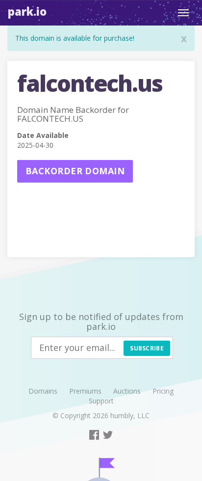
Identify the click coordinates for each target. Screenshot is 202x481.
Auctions (127, 391)
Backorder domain (75, 171)
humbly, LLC (130, 415)
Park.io (27, 11)
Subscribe (147, 348)
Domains (42, 391)
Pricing (163, 391)
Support (101, 400)
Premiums (85, 391)
